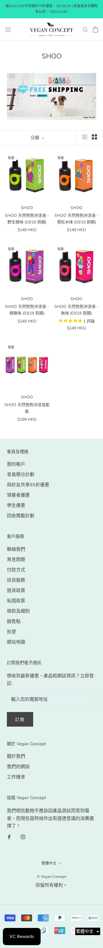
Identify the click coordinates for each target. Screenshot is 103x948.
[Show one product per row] (84, 136)
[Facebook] (9, 836)
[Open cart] (95, 29)
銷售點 (14, 621)
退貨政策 (16, 590)
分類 (35, 138)
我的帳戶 (16, 464)
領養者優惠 (18, 495)
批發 (11, 632)
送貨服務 (16, 580)
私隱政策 (16, 601)
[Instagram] (23, 836)
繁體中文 (48, 863)
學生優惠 (16, 505)
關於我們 (16, 756)
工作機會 (16, 777)
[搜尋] (85, 29)
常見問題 (16, 559)
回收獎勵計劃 (20, 516)
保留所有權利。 (51, 885)
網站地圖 (16, 642)
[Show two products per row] (94, 136)
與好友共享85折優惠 (28, 485)
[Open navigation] (8, 29)
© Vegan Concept (51, 876)
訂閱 (20, 719)
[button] (87, 931)
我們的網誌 (18, 767)
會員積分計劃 (20, 474)
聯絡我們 (16, 549)
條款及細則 (18, 611)
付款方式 (16, 570)
